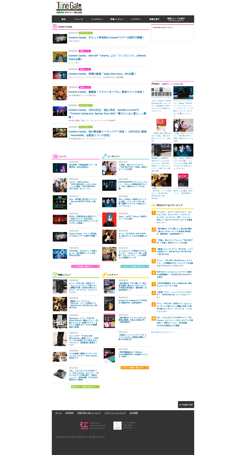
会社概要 (133, 413)
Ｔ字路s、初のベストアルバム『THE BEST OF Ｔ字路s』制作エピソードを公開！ (133, 167)
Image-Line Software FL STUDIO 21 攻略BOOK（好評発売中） (133, 301)
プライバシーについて (115, 413)
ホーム (58, 413)
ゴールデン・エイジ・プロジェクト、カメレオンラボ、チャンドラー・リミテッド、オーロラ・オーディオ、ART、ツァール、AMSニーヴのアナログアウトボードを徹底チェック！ (174, 217)
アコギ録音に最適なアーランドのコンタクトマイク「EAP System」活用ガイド (84, 355)
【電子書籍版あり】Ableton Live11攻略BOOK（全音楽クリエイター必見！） (133, 354)
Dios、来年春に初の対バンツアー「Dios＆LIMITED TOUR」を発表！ (83, 201)
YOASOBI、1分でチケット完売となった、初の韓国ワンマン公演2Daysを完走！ (83, 253)
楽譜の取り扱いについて (89, 413)
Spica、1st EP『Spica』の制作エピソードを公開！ (133, 217)
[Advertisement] (142, 7)
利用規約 (69, 413)
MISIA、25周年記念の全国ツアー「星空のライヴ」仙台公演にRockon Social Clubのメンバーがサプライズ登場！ (83, 219)
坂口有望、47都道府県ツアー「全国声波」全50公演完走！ (83, 166)
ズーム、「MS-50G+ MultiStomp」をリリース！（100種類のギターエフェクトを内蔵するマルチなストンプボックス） (175, 263)
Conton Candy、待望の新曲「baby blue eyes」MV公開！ (102, 73)
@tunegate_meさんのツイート (163, 332)
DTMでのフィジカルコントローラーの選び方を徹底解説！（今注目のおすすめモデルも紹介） (174, 274)
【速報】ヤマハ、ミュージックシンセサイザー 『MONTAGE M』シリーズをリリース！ (174, 294)
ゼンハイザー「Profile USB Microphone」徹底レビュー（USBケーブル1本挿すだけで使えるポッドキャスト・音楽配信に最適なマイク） (83, 340)
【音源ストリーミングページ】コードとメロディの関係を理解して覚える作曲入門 (132, 337)
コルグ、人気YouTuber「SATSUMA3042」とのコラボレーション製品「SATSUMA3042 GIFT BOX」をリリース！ (83, 185)
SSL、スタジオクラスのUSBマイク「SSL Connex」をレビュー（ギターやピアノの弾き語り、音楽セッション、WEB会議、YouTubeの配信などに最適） (84, 375)
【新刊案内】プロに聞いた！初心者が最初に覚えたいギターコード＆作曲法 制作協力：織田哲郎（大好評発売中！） (133, 286)
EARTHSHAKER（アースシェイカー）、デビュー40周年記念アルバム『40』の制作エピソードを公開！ (133, 185)
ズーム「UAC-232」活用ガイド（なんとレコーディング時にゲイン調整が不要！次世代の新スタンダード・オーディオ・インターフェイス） (83, 287)
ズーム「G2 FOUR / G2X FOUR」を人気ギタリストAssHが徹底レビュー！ (133, 236)
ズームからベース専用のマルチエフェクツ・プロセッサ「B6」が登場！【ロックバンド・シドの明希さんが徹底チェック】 (133, 254)
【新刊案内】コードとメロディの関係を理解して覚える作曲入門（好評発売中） (132, 320)
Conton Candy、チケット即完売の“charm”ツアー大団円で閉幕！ (106, 37)
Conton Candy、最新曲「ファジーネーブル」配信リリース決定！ (106, 91)
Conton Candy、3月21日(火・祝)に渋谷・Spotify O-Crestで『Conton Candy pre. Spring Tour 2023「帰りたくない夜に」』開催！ (107, 113)
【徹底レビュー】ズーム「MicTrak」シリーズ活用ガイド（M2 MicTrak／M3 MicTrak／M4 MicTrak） (83, 304)
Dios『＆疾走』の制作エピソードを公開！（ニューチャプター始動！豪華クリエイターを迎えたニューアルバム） (133, 202)
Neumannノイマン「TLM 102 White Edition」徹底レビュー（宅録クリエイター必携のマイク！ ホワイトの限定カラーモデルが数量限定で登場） (83, 322)
